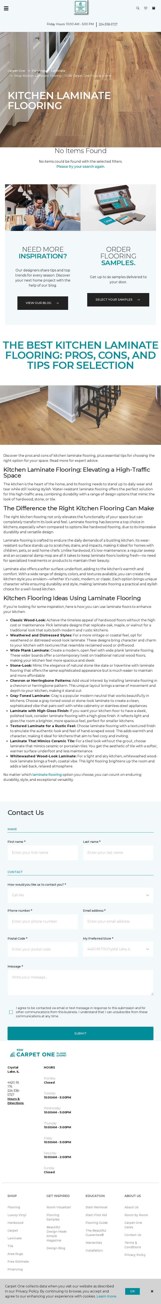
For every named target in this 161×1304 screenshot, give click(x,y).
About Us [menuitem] (132, 1207)
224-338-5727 (108, 24)
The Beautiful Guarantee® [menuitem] (96, 1233)
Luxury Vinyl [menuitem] (17, 1215)
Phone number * (20, 910)
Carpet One (16, 71)
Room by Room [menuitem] (136, 1215)
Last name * (91, 841)
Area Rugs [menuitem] (15, 1254)
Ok (132, 1291)
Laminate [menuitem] (15, 1238)
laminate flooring (47, 775)
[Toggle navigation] (6, 8)
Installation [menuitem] (94, 1250)
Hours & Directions (16, 1101)
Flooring (38, 71)
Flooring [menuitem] (14, 1207)
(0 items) (153, 8)
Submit (80, 1033)
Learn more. (106, 1296)
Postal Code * (17, 938)
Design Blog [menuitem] (56, 1248)
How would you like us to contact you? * (37, 884)
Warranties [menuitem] (94, 1243)
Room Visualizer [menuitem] (59, 1207)
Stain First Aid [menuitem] (96, 1215)
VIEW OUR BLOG (38, 303)
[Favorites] (146, 8)
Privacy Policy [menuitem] (135, 1255)
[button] (138, 8)
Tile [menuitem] (10, 1246)
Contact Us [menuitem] (133, 1235)
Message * (15, 966)
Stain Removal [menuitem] (96, 1207)
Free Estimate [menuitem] (18, 1261)
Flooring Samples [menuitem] (53, 1217)
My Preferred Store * (98, 938)
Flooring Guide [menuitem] (97, 1223)
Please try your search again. (80, 167)
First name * (16, 841)
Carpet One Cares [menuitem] (133, 1225)
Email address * (94, 910)
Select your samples (114, 299)
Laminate (58, 71)
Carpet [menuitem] (13, 1230)
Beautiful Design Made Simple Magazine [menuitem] (57, 1233)
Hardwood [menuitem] (15, 1223)
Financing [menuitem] (15, 1269)
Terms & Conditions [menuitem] (133, 1245)
